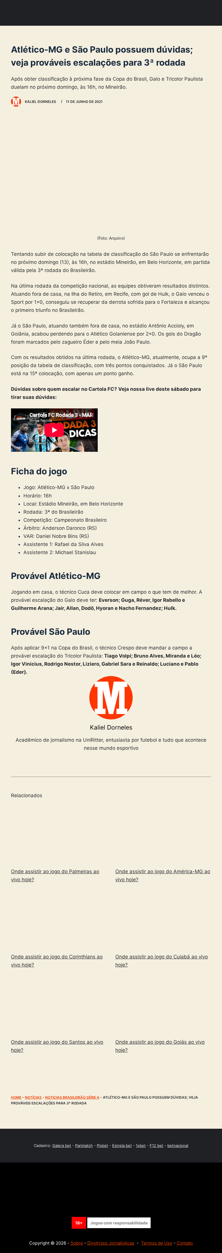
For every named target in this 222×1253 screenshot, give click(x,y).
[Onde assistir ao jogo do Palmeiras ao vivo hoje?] (59, 834)
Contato (185, 1243)
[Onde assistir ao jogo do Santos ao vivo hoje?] (59, 1004)
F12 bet (156, 1145)
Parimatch (84, 1145)
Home (16, 1097)
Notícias (33, 1097)
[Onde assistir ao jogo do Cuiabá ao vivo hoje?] (163, 919)
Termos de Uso (156, 1243)
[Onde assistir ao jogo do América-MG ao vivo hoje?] (163, 834)
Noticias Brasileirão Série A (72, 1097)
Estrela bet (122, 1145)
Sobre (77, 1243)
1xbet (141, 1145)
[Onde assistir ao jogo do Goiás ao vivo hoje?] (163, 1004)
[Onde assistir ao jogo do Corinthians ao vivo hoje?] (59, 919)
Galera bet (61, 1145)
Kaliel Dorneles (111, 727)
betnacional (177, 1145)
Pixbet (102, 1145)
